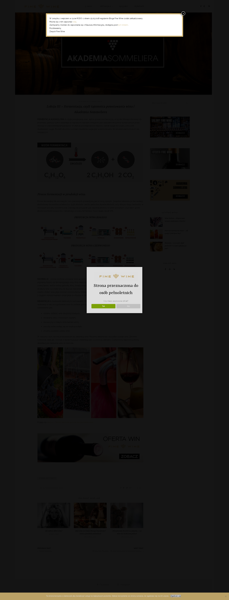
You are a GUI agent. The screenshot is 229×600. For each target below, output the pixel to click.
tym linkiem (123, 25)
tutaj (74, 22)
